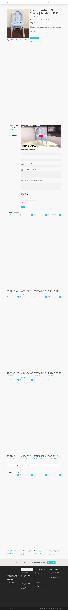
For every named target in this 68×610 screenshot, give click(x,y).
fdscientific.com (27, 583)
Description (28, 120)
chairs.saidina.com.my (24, 589)
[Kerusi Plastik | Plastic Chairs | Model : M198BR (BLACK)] (40, 251)
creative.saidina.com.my (24, 591)
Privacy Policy (23, 577)
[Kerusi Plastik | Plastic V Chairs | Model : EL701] (54, 251)
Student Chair (40, 41)
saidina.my (22, 583)
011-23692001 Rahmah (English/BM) (54, 577)
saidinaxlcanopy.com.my (24, 585)
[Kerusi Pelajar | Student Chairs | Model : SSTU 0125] (40, 416)
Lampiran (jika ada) (24, 193)
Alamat (22, 170)
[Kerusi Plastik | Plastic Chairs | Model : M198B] (13, 333)
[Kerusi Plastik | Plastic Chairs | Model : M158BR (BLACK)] (40, 333)
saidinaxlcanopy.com (24, 587)
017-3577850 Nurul (52, 576)
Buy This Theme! (51, 562)
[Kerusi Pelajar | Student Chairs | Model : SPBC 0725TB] (13, 251)
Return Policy (23, 579)
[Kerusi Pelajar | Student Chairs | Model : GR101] (13, 416)
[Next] (27, 76)
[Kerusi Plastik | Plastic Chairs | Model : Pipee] (27, 416)
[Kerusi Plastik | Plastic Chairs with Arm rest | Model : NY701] (54, 333)
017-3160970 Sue (51, 574)
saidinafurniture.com (24, 584)
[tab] (28, 120)
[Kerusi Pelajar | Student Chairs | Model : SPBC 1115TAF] (54, 416)
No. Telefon (23, 164)
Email (22, 158)
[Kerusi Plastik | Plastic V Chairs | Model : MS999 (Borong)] (27, 251)
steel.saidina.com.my (24, 588)
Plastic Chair (36, 41)
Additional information (37, 120)
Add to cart (34, 38)
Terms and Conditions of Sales (26, 575)
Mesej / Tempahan (24, 181)
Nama (22, 152)
